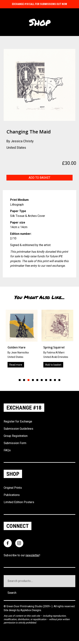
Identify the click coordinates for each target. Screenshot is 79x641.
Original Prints (13, 487)
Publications (12, 495)
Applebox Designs (30, 610)
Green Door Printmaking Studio (24, 606)
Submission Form (15, 443)
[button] (19, 380)
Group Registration (16, 436)
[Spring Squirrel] (29, 340)
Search (12, 592)
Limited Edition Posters (19, 502)
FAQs (7, 450)
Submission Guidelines (18, 428)
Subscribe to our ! (22, 555)
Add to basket (39, 177)
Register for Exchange (18, 421)
